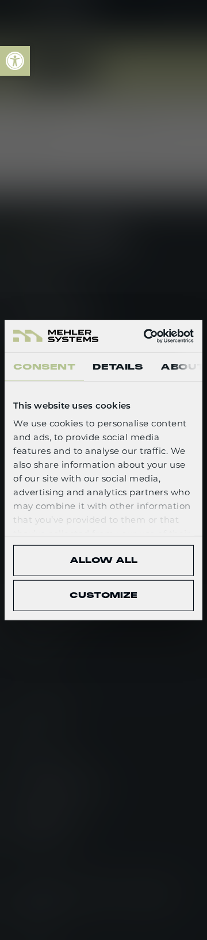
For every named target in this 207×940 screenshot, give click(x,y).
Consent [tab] (44, 366)
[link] (15, 61)
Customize (103, 595)
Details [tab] (118, 366)
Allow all (103, 560)
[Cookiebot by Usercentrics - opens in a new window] (146, 336)
